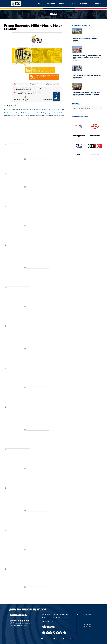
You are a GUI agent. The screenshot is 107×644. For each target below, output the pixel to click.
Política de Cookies (47, 639)
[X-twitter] (47, 632)
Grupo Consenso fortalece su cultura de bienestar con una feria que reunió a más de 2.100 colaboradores (87, 75)
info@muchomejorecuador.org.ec (21, 623)
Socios (72, 3)
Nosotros (51, 3)
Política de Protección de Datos (64, 639)
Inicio (40, 3)
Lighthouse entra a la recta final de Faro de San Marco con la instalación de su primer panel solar (87, 57)
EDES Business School (11, 115)
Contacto (97, 3)
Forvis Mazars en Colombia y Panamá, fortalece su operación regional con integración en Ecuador (86, 38)
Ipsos (37, 109)
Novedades (84, 3)
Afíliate (62, 3)
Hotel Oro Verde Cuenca (57, 113)
